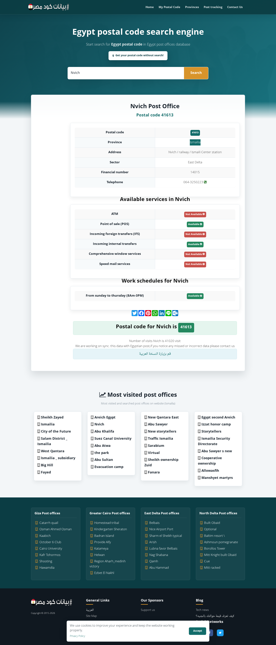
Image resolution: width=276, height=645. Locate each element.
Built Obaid (212, 523)
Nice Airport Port (161, 529)
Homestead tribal (106, 523)
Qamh (153, 561)
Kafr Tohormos (49, 555)
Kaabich (45, 536)
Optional (210, 529)
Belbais (154, 523)
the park (101, 453)
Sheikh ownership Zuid (161, 463)
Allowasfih (210, 471)
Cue (207, 561)
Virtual (154, 453)
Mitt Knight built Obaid (220, 555)
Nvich (99, 424)
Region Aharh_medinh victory (108, 564)
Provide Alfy (102, 542)
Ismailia (195, 142)
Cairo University (50, 549)
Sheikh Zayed (52, 417)
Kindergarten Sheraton (110, 529)
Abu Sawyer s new (216, 451)
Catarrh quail (48, 523)
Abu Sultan (103, 460)
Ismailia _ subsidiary (58, 458)
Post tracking (213, 7)
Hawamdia (46, 568)
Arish (153, 542)
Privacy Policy (77, 636)
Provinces (192, 7)
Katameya (101, 549)
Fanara (154, 472)
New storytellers (162, 431)
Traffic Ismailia (160, 439)
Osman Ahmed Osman (55, 529)
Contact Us (235, 7)
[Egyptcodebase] (48, 7)
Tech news (202, 610)
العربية (90, 610)
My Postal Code (169, 7)
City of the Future (56, 431)
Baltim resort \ (214, 536)
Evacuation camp (108, 467)
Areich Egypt (104, 417)
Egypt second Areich (218, 417)
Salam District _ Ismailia (52, 442)
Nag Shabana (158, 555)
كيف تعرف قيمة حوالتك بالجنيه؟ (215, 616)
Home (150, 7)
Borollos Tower (214, 549)
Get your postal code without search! (139, 55)
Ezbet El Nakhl (104, 573)
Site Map (91, 616)
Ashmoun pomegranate (221, 542)
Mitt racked (212, 568)
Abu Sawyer (158, 424)
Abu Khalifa (104, 431)
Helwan (99, 555)
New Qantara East (163, 417)
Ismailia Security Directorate (214, 442)
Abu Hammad (159, 568)
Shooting (45, 561)
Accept (197, 631)
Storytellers (211, 431)
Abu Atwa (102, 446)
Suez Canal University (112, 439)
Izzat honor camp (216, 424)
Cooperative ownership (210, 461)
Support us (148, 610)
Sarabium (156, 446)
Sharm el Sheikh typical (165, 536)
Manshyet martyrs (217, 478)
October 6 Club (50, 542)
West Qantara (52, 451)
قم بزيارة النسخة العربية (155, 354)
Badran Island (104, 536)
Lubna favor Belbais (163, 549)
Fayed (46, 472)
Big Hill (47, 465)
